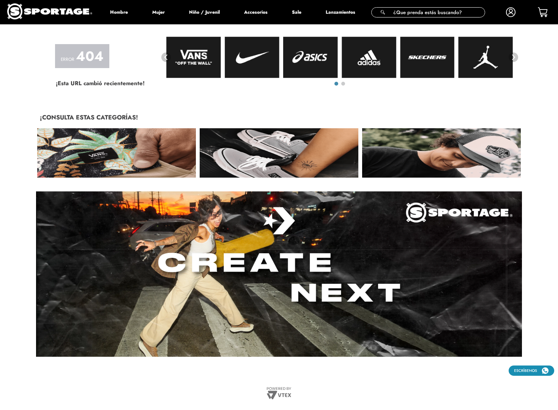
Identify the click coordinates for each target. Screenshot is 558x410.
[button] (428, 12)
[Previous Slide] (166, 57)
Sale (296, 12)
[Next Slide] (513, 57)
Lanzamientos (340, 12)
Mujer (158, 12)
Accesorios (256, 12)
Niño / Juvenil (204, 12)
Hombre (119, 12)
